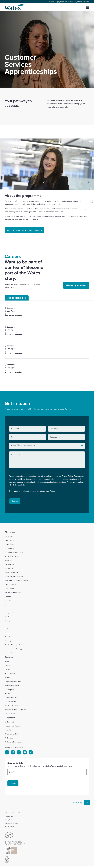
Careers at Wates (11, 713)
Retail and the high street (14, 645)
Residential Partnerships (13, 592)
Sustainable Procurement (13, 742)
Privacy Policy (67, 476)
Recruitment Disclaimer (12, 823)
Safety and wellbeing (12, 734)
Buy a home (78, 2)
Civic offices (9, 601)
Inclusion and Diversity (13, 726)
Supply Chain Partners (12, 556)
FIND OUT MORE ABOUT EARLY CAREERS (24, 230)
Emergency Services (12, 613)
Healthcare (8, 617)
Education (8, 609)
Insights (7, 665)
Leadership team (11, 697)
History (7, 693)
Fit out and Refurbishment (14, 576)
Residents (51, 2)
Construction (9, 564)
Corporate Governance (13, 681)
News (7, 661)
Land (6, 633)
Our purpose (9, 689)
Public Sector (9, 548)
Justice (7, 629)
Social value (9, 738)
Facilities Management (12, 572)
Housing (8, 641)
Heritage (8, 621)
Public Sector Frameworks (14, 552)
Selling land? (69, 2)
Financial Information (12, 685)
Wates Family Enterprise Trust (15, 709)
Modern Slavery (9, 827)
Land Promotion (10, 584)
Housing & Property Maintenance (16, 580)
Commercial (9, 605)
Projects (7, 669)
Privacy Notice (9, 820)
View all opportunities (76, 285)
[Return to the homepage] (15, 7)
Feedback (86, 2)
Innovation (8, 730)
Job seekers (9, 536)
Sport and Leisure (11, 653)
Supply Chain (60, 2)
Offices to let (9, 588)
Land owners (9, 540)
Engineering (9, 568)
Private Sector (10, 544)
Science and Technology (13, 649)
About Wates (10, 673)
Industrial (8, 625)
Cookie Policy (9, 816)
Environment (9, 722)
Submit (15, 501)
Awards (7, 677)
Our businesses (10, 701)
